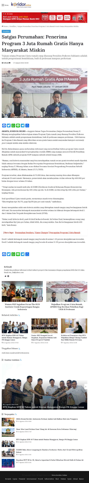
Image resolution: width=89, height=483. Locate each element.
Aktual (75, 479)
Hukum (63, 479)
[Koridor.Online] (21, 5)
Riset (57, 479)
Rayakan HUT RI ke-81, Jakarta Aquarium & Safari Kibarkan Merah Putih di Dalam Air (50, 460)
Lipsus (15, 479)
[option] (44, 386)
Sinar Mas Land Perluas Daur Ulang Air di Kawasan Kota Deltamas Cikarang (46, 429)
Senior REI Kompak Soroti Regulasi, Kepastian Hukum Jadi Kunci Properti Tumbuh (43, 337)
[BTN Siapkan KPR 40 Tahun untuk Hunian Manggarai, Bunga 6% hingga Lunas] (15, 325)
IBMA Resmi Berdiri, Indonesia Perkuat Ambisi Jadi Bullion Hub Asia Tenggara (47, 419)
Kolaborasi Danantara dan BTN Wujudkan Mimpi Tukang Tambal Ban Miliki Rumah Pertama (74, 337)
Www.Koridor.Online (59, 475)
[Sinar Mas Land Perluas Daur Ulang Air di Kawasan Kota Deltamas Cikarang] (8, 432)
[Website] (5, 276)
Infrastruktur (49, 479)
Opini (69, 479)
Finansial (22, 479)
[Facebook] (8, 276)
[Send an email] (9, 63)
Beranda (8, 479)
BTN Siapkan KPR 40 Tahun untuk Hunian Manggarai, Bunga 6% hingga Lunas (14, 337)
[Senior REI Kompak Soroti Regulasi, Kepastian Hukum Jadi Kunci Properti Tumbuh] (44, 325)
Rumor (81, 479)
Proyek (40, 479)
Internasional (31, 479)
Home (5, 26)
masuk (12, 353)
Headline (13, 26)
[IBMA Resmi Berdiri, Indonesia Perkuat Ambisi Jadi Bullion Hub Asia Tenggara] (8, 422)
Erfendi (6, 63)
